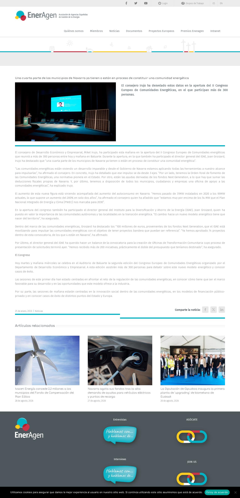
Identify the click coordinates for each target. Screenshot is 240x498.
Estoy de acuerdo (217, 492)
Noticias (39, 311)
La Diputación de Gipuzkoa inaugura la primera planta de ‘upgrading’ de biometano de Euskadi (192, 392)
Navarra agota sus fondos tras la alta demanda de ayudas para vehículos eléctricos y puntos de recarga (119, 392)
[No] (235, 492)
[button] (18, 369)
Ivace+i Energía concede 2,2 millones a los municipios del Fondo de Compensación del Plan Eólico (44, 392)
